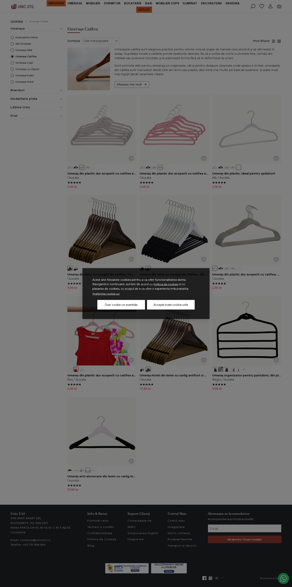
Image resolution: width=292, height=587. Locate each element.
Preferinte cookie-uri (106, 293)
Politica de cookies (166, 284)
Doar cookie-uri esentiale (121, 304)
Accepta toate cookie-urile (171, 304)
